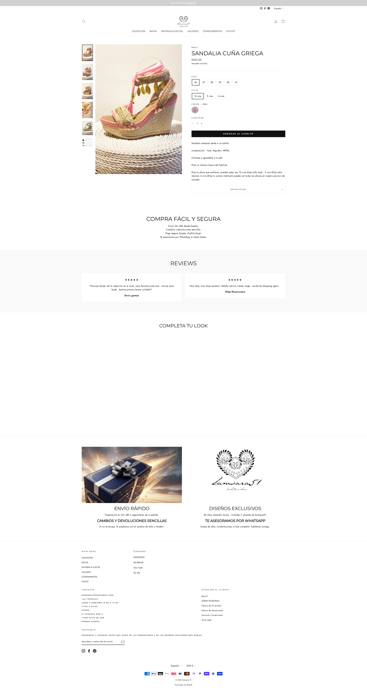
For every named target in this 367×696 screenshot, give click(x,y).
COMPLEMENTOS (212, 31)
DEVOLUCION (238, 189)
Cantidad (198, 118)
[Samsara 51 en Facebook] (89, 651)
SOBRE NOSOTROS (210, 600)
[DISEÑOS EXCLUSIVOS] (235, 475)
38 (211, 82)
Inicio (194, 47)
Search (205, 596)
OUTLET (230, 31)
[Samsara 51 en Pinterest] (94, 651)
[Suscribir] (123, 642)
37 (203, 82)
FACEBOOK (138, 562)
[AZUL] (108, 419)
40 (228, 82)
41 (236, 82)
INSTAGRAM (139, 557)
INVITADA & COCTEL (172, 31)
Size (194, 76)
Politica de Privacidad (211, 605)
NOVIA (153, 31)
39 (219, 82)
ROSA (195, 110)
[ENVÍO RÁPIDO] (132, 475)
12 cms (197, 96)
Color (199, 104)
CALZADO (193, 31)
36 (195, 82)
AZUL (202, 110)
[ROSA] (104, 419)
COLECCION (138, 31)
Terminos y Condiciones (212, 615)
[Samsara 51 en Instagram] (83, 651)
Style (195, 90)
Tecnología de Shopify (183, 685)
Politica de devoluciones (212, 610)
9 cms (210, 96)
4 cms (221, 96)
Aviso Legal (206, 619)
